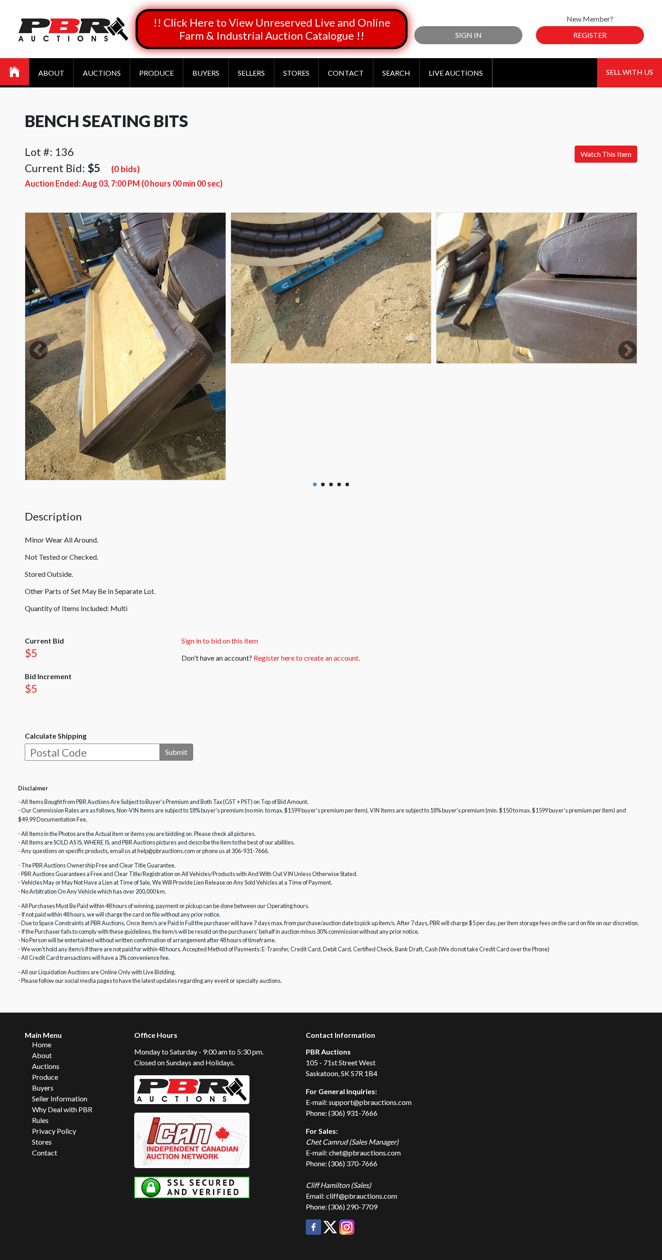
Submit (176, 752)
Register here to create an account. (307, 657)
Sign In (468, 35)
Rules (40, 1120)
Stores (296, 72)
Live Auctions (456, 72)
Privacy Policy (54, 1131)
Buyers (205, 72)
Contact (346, 72)
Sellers (251, 72)
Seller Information (59, 1098)
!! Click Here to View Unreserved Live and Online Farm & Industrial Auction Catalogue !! (271, 29)
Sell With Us (629, 72)
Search (396, 72)
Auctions (102, 72)
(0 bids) (125, 169)
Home (41, 1044)
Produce (156, 72)
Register (590, 35)
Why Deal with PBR (62, 1109)
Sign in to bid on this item (219, 640)
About (51, 72)
